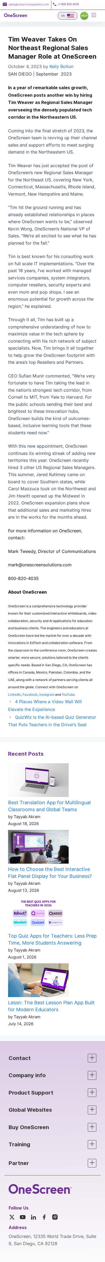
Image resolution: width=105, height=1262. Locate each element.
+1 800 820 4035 (68, 4)
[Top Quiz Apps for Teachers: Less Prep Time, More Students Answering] (38, 915)
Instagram (46, 694)
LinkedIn (14, 694)
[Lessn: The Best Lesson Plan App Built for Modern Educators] (38, 981)
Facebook (30, 694)
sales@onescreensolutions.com (29, 4)
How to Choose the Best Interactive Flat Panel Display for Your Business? (50, 873)
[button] (52, 1058)
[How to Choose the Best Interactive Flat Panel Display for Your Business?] (38, 848)
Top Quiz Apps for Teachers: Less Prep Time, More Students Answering (52, 939)
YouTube (68, 694)
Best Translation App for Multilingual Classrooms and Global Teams (49, 806)
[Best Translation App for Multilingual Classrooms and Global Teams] (38, 781)
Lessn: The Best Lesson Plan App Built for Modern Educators (51, 1006)
